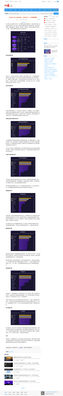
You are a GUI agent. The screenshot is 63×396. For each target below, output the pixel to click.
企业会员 (51, 13)
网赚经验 (46, 65)
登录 (57, 1)
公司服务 (5, 394)
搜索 (55, 1)
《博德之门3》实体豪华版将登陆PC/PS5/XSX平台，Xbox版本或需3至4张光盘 (50, 75)
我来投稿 (26, 19)
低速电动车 (11, 351)
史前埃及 (52, 58)
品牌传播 (17, 394)
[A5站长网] (8, 5)
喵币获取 (50, 69)
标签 (46, 13)
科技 (12, 13)
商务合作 (11, 1)
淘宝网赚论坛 (54, 63)
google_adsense (47, 58)
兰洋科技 (50, 78)
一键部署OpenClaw (23, 22)
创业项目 (9, 394)
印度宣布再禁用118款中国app (49, 67)
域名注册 (15, 1)
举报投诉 (17, 392)
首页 (9, 13)
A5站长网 (6, 1)
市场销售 (51, 60)
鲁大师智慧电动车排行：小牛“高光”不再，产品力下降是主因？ (25, 369)
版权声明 (13, 392)
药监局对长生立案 (47, 63)
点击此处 (21, 347)
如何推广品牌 (47, 60)
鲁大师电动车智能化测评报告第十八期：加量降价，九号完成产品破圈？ (26, 363)
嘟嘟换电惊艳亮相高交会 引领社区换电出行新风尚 (22, 357)
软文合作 (25, 394)
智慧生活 (22, 360)
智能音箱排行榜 (54, 71)
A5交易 (20, 1)
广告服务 (21, 394)
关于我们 (5, 392)
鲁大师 (17, 366)
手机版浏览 (43, 1)
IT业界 (15, 13)
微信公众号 (49, 1)
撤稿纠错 (38, 19)
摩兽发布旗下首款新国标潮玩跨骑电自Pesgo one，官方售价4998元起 (26, 375)
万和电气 (46, 78)
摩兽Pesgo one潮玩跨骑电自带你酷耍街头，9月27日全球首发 (24, 381)
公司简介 (9, 392)
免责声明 (21, 392)
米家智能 (46, 69)
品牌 (42, 13)
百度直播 (54, 69)
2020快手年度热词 (47, 71)
